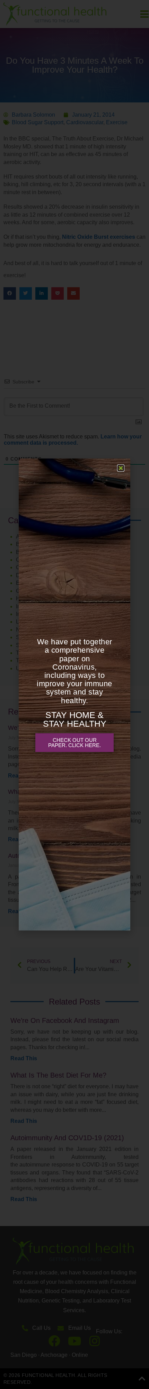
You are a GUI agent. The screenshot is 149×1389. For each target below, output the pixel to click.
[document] (74, 694)
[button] (120, 468)
